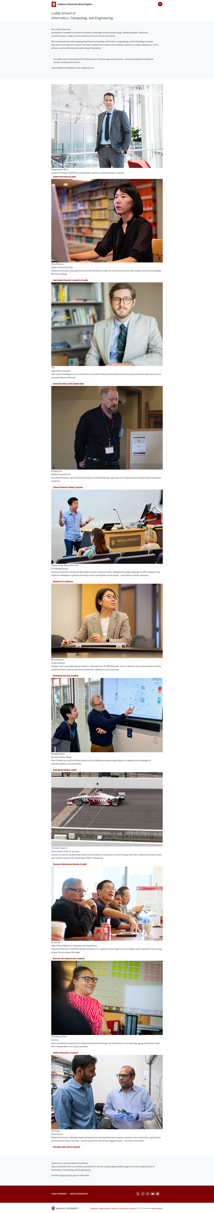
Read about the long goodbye (65, 675)
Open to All (114, 1208)
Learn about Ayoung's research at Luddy (70, 280)
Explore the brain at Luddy (64, 176)
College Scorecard (104, 1208)
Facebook (143, 1194)
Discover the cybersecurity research (69, 958)
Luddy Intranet (59, 1194)
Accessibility (94, 1208)
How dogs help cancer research (66, 1147)
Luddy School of (82, 15)
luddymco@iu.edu (68, 1175)
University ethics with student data (68, 383)
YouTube (153, 1194)
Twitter (138, 1194)
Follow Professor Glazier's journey (68, 487)
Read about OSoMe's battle (65, 770)
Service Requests (79, 1194)
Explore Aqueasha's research (65, 1052)
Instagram (148, 1194)
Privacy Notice (123, 1208)
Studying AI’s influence (63, 581)
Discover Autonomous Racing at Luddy (70, 864)
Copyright (133, 1208)
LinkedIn (158, 1194)
